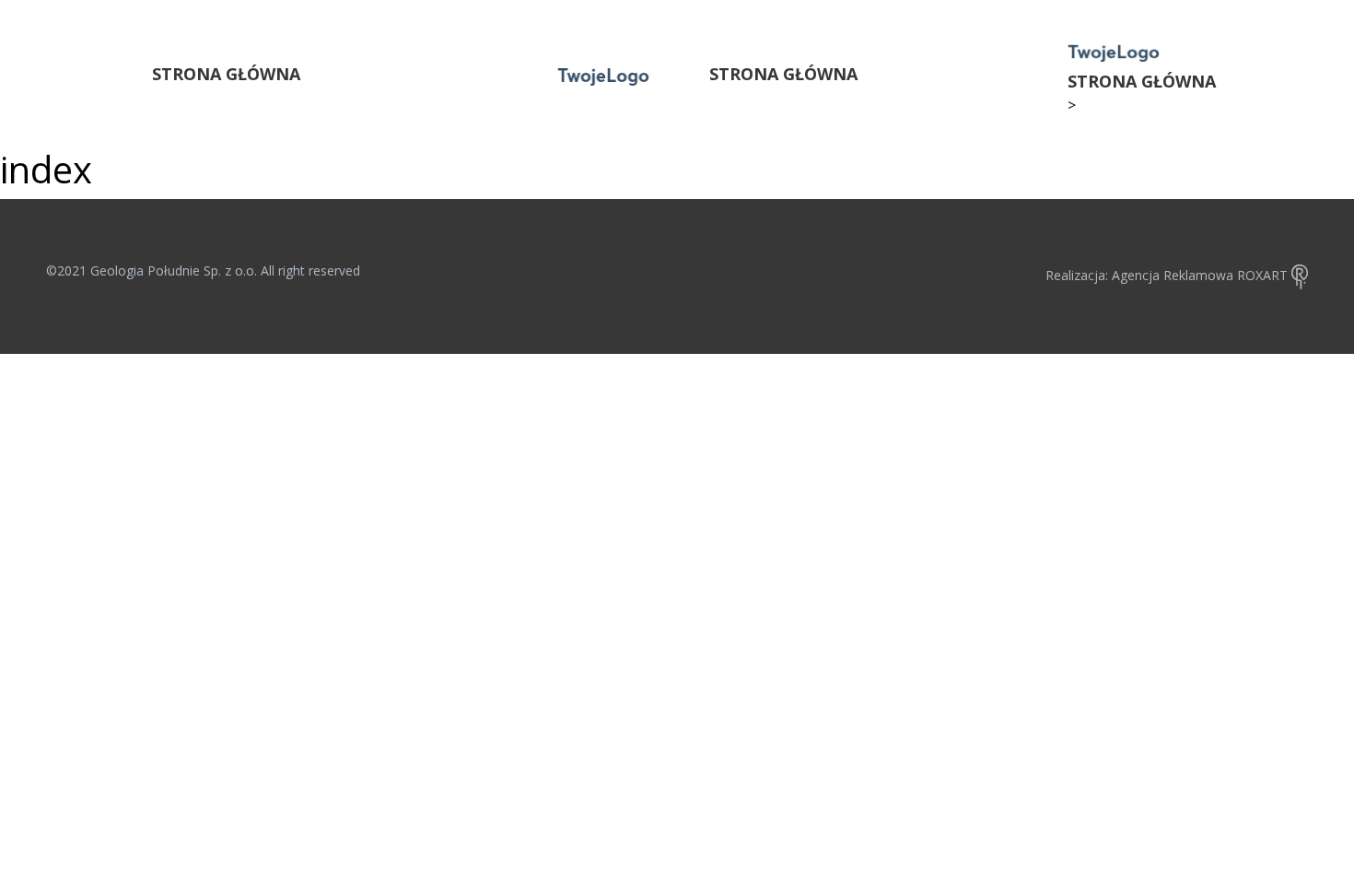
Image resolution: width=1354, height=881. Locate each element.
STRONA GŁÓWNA (226, 74)
